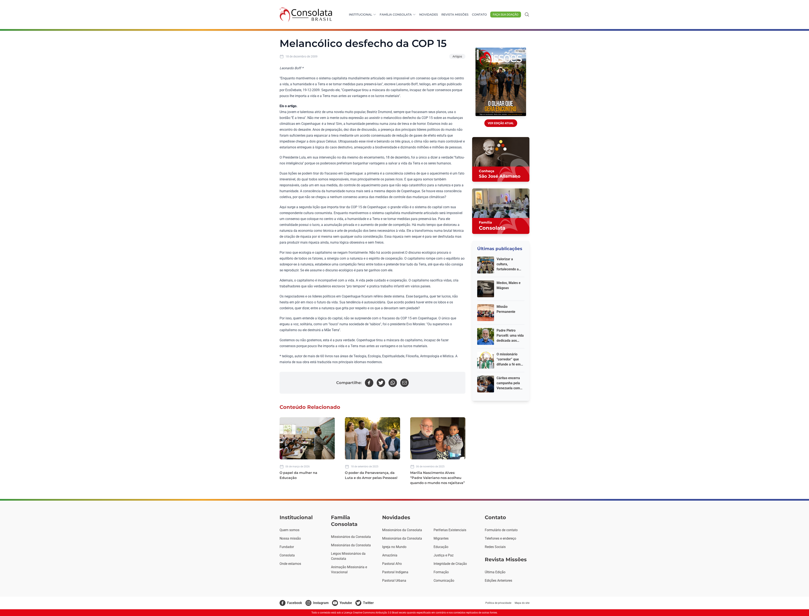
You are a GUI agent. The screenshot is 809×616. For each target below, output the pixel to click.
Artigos (457, 56)
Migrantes (441, 538)
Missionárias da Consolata (351, 545)
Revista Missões (455, 14)
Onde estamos (290, 564)
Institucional (360, 14)
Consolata (287, 555)
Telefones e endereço (500, 538)
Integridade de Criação (450, 564)
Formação (441, 572)
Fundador (287, 547)
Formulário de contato (501, 530)
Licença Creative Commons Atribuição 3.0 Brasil (371, 612)
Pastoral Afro (392, 564)
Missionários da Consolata (351, 537)
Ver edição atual (501, 123)
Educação (441, 547)
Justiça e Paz (444, 555)
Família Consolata (396, 14)
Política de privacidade (498, 602)
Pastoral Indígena (395, 572)
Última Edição (495, 572)
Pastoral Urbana (394, 581)
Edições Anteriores (498, 581)
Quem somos (289, 530)
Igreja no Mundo (394, 547)
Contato (479, 14)
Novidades (428, 14)
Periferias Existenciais (450, 530)
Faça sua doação (505, 14)
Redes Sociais (495, 547)
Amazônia (389, 555)
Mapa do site (522, 602)
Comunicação (444, 581)
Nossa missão (290, 538)
